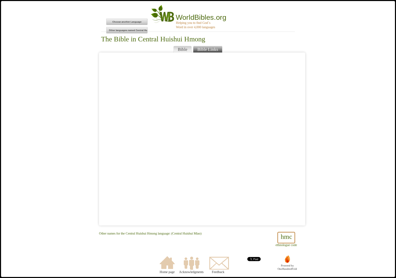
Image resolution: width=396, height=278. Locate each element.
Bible (182, 49)
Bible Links (207, 49)
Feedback (218, 272)
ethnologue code (286, 240)
